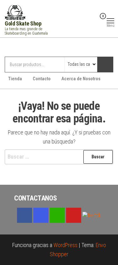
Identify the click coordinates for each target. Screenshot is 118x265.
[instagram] (40, 215)
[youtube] (73, 215)
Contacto (42, 79)
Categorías (30, 48)
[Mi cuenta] (93, 20)
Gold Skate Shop (23, 23)
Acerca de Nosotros (80, 79)
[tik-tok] (92, 214)
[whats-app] (57, 215)
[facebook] (24, 215)
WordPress (65, 245)
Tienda (15, 79)
